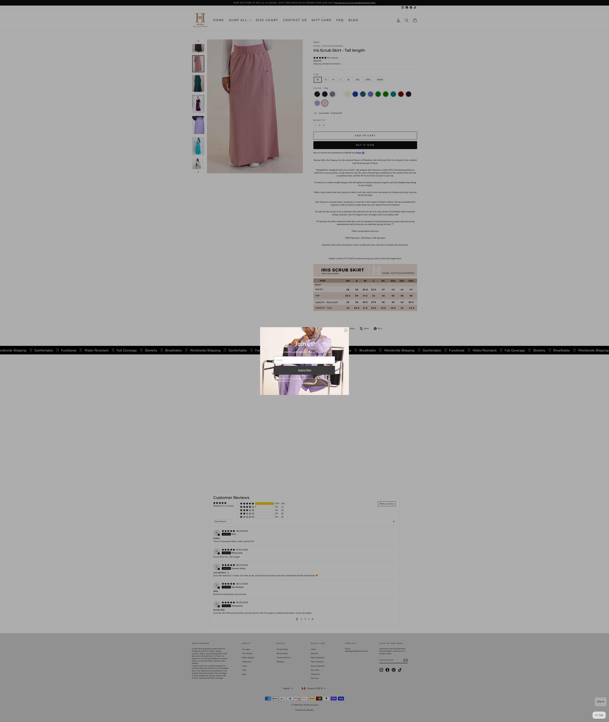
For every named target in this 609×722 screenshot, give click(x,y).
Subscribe (304, 370)
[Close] (346, 330)
